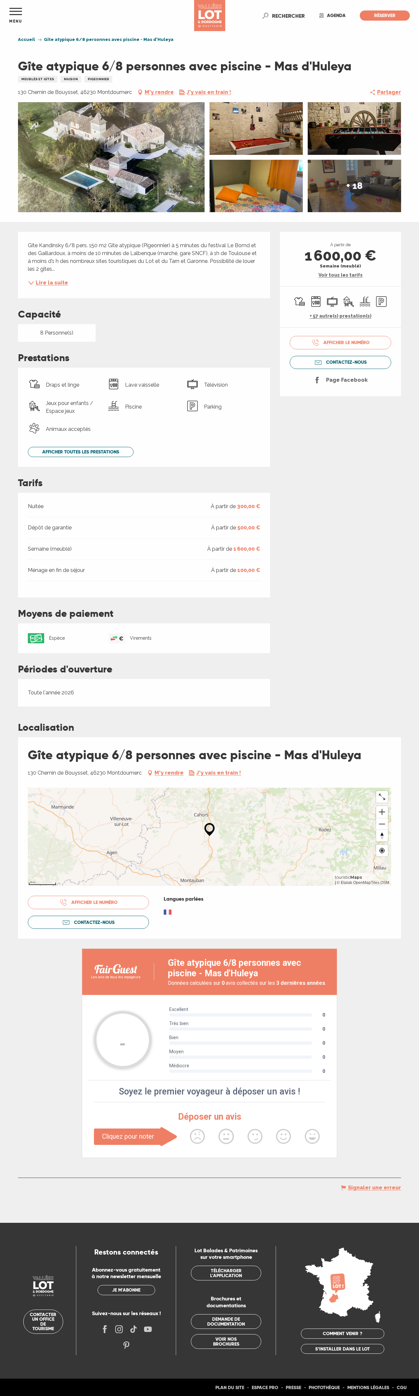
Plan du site (229, 1387)
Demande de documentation (226, 1321)
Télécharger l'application (226, 1273)
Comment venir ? (342, 1333)
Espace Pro (265, 1387)
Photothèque (324, 1387)
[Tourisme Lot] (209, 15)
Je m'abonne (126, 1290)
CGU (402, 1387)
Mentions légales (368, 1387)
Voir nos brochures (226, 1341)
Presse (293, 1387)
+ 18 (354, 185)
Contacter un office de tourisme (43, 1322)
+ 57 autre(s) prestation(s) (341, 316)
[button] (288, 15)
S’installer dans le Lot (342, 1349)
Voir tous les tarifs (341, 275)
